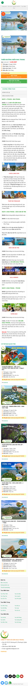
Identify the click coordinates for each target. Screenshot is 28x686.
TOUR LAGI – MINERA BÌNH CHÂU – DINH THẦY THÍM (13, 407)
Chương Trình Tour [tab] (8, 89)
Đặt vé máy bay (4, 582)
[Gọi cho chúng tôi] (18, 676)
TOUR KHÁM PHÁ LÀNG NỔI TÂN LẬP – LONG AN (12, 445)
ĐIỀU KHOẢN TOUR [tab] (7, 95)
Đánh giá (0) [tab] (6, 92)
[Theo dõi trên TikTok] (10, 676)
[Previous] (2, 31)
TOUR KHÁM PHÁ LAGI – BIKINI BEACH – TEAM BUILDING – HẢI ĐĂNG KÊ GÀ (13, 560)
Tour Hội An (3, 610)
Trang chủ (4, 6)
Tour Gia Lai (17, 610)
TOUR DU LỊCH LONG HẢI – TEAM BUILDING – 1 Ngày (14, 522)
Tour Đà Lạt (17, 605)
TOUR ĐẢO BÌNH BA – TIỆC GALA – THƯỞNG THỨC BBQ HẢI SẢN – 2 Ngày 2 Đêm (13, 368)
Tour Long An (17, 596)
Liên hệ (6, 382)
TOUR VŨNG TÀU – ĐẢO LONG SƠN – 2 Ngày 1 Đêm (12, 483)
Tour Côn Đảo (18, 593)
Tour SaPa (3, 619)
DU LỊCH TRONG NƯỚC (14, 6)
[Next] (6, 31)
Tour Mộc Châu (4, 622)
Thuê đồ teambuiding (5, 587)
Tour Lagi (17, 608)
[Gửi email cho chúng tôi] (14, 676)
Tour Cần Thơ (4, 598)
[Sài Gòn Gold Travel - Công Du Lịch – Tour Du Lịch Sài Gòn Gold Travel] (14, 2)
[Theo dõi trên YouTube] (21, 676)
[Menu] (2, 2)
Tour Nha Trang (4, 605)
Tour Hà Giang (18, 622)
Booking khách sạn (5, 585)
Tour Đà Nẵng (4, 608)
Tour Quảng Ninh (18, 619)
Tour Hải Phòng (18, 617)
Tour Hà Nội (3, 617)
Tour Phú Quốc (18, 598)
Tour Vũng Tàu (4, 596)
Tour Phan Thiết (4, 593)
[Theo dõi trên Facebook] (6, 676)
